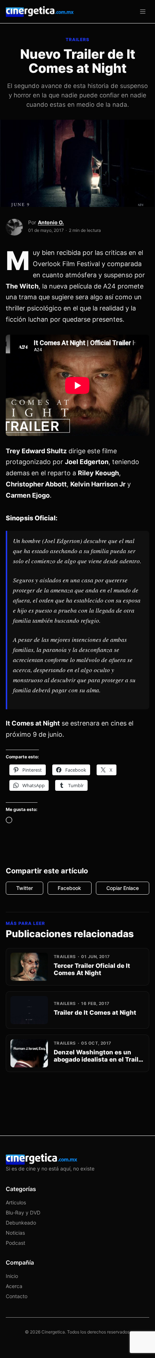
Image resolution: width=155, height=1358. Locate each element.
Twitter (24, 888)
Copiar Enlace (122, 888)
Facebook (69, 888)
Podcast (15, 1243)
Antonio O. (51, 222)
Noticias (15, 1233)
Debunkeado (21, 1223)
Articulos (16, 1202)
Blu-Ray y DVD (23, 1212)
